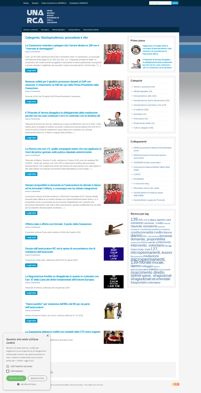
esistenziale (136, 242)
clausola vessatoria (144, 226)
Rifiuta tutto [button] (37, 378)
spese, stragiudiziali (157, 276)
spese (136, 275)
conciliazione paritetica (150, 229)
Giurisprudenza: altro (143, 96)
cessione (137, 223)
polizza (156, 266)
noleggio (147, 266)
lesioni (167, 253)
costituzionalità (142, 232)
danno (167, 232)
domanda (165, 236)
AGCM (146, 220)
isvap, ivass (143, 249)
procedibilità (151, 269)
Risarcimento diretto (91, 30)
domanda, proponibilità (148, 239)
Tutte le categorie (141, 128)
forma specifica (149, 242)
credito (158, 232)
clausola (167, 223)
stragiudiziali (141, 279)
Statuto (35, 3)
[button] (26, 384)
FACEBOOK (139, 179)
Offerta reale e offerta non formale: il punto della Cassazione (58, 224)
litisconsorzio (137, 256)
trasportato (139, 282)
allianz (153, 219)
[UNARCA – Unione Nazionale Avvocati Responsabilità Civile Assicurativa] (45, 24)
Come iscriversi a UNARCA (53, 3)
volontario (153, 282)
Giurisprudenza (74, 30)
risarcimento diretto (147, 272)
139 (134, 219)
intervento (164, 242)
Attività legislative (58, 30)
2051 (140, 219)
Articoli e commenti (30, 30)
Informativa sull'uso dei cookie (146, 188)
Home (26, 3)
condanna (165, 229)
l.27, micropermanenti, (146, 251)
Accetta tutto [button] (16, 378)
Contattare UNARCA (78, 3)
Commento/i (35, 52)
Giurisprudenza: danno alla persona (149, 100)
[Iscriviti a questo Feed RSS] (175, 384)
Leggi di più (29, 360)
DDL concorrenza (151, 236)
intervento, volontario (147, 245)
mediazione (151, 256)
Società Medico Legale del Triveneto (149, 200)
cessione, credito (153, 223)
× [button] (47, 336)
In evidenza (139, 110)
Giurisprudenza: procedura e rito (147, 105)
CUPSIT (137, 174)
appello (161, 219)
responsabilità (164, 270)
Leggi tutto (31, 70)
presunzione (137, 269)
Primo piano (139, 119)
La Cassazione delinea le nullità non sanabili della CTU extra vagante (62, 331)
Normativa (45, 30)
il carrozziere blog (141, 184)
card (168, 219)
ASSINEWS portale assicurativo (147, 162)
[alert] (26, 361)
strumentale (160, 279)
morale (145, 262)
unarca (27, 52)
